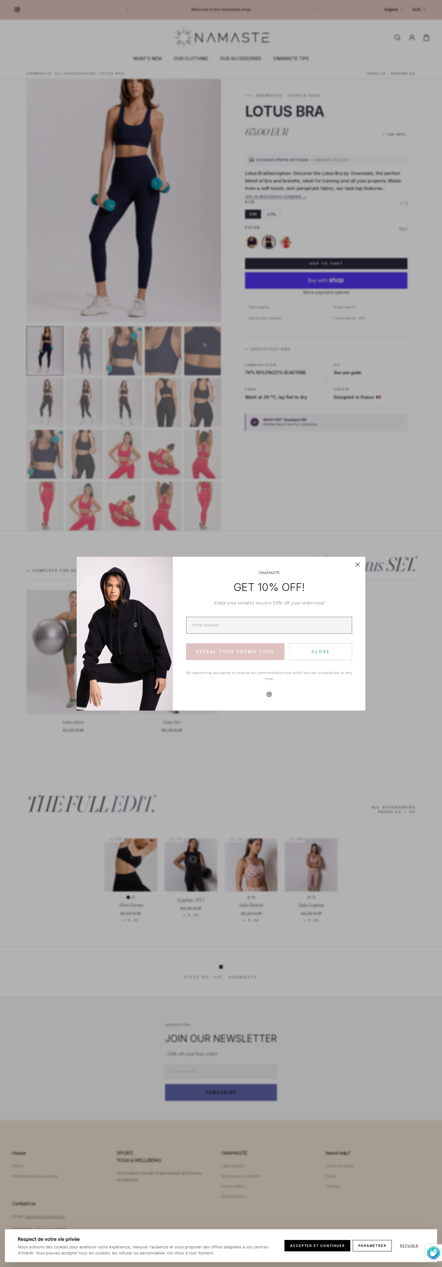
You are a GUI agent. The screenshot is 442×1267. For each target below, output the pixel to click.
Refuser (409, 1246)
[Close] (357, 564)
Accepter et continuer (317, 1246)
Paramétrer (372, 1246)
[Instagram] (269, 694)
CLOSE (321, 651)
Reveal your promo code (235, 651)
